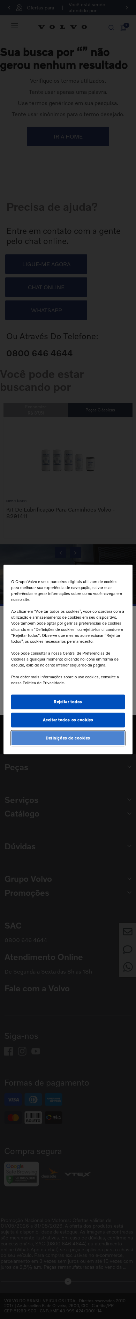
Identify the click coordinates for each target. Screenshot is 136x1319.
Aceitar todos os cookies (68, 719)
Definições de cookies (68, 738)
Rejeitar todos (68, 701)
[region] (68, 659)
